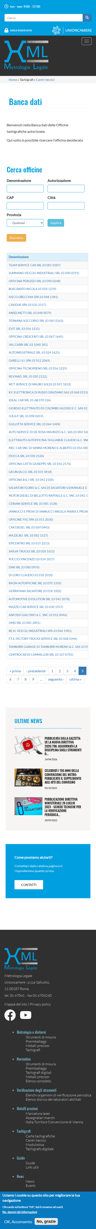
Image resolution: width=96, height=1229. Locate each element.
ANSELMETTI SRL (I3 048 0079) (30, 313)
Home (13, 80)
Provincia (14, 215)
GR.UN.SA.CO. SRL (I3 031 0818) (30, 472)
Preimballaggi (36, 1041)
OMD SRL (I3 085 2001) (24, 623)
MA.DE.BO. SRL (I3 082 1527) (28, 535)
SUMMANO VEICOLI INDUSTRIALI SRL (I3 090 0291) (44, 273)
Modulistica (35, 1144)
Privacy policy (40, 1004)
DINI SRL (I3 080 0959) (24, 567)
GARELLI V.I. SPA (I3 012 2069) (29, 360)
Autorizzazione (59, 180)
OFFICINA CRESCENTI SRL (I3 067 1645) (36, 336)
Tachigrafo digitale (40, 1149)
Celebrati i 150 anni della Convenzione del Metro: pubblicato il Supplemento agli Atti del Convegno (63, 776)
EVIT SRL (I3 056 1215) (24, 329)
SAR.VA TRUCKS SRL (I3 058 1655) (32, 551)
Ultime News (28, 721)
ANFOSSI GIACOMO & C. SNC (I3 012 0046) (38, 615)
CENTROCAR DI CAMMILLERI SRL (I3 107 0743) (41, 654)
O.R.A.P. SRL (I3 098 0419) (26, 416)
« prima (15, 671)
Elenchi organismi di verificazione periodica (58, 1095)
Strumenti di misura (41, 1037)
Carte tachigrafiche (40, 1136)
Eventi (30, 1185)
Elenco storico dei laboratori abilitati (53, 1099)
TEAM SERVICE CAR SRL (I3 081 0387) (35, 265)
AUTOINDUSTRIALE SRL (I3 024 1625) (34, 352)
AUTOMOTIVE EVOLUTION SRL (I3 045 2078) (39, 599)
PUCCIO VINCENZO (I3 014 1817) (31, 559)
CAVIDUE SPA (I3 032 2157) (27, 305)
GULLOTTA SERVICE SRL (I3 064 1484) (34, 424)
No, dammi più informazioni (19, 1212)
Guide (30, 1163)
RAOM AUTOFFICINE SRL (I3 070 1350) (35, 583)
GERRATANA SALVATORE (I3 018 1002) (35, 591)
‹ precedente (36, 671)
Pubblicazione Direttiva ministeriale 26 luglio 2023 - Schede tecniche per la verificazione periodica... (63, 807)
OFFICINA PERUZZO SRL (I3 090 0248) (35, 281)
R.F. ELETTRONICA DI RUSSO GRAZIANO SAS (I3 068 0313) (48, 392)
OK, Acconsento (18, 1221)
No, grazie (46, 1221)
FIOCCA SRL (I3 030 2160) (26, 456)
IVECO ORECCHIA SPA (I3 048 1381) (33, 297)
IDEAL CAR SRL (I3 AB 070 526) (30, 400)
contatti (28, 885)
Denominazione (19, 180)
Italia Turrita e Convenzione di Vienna (54, 1122)
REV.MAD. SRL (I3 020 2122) (28, 376)
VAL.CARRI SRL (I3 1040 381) (28, 344)
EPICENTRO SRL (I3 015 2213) (29, 543)
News (30, 1181)
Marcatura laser (38, 1113)
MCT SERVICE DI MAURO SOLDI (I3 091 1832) (40, 384)
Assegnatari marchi (40, 1117)
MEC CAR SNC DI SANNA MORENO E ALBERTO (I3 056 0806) (50, 448)
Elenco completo (38, 1081)
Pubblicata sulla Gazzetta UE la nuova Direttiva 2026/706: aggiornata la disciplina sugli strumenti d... (63, 746)
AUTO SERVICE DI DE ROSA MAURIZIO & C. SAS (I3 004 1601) (50, 432)
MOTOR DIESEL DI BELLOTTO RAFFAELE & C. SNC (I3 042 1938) (51, 495)
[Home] (29, 55)
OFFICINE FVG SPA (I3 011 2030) (31, 519)
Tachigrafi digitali (39, 1072)
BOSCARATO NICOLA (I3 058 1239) (32, 289)
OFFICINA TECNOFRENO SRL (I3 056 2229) (38, 368)
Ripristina (16, 238)
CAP (10, 197)
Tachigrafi (33, 1050)
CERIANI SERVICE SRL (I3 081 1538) (33, 503)
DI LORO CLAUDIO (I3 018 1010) (31, 575)
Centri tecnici (45, 80)
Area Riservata (21, 30)
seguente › (56, 679)
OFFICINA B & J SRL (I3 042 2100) (31, 479)
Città (51, 197)
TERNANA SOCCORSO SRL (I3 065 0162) (36, 320)
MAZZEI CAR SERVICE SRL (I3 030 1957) (36, 607)
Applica (55, 223)
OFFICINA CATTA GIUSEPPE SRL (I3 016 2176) (40, 464)
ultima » (75, 679)
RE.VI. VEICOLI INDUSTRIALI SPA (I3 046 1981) (40, 631)
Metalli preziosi (37, 1045)
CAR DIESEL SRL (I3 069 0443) (29, 527)
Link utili (32, 1167)
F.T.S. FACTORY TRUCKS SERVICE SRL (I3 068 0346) (43, 638)
